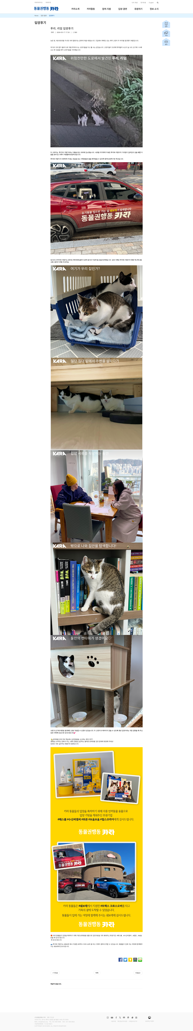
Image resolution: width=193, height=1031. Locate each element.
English (151, 2)
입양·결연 (44, 15)
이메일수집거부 (133, 1021)
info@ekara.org (43, 1022)
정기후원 (143, 2)
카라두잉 (48, 2)
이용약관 (113, 1021)
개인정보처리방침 (122, 1021)
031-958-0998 (56, 1022)
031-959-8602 (70, 1022)
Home (36, 15)
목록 (96, 973)
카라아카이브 (39, 2)
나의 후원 (134, 2)
